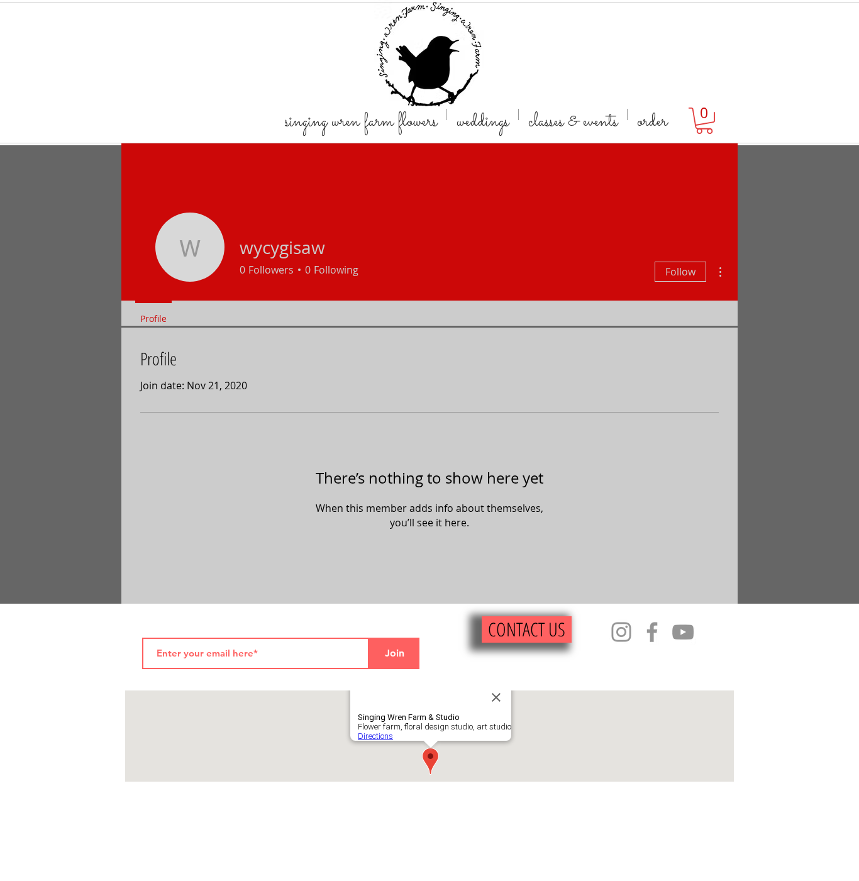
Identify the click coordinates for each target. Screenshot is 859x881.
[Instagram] (621, 632)
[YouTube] (683, 632)
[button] (704, 121)
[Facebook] (652, 632)
